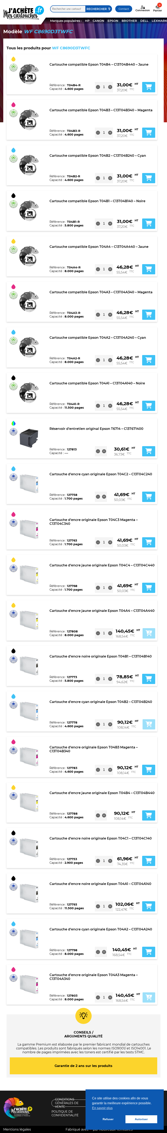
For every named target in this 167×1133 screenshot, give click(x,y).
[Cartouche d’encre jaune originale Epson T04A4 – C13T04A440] (29, 620)
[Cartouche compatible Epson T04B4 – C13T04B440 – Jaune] (29, 74)
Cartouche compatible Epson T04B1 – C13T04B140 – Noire (97, 201)
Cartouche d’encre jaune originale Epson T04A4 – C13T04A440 (102, 611)
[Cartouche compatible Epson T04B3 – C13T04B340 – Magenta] (29, 119)
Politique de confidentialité (65, 1113)
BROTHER (129, 21)
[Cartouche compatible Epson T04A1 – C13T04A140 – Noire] (29, 392)
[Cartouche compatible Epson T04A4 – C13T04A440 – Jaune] (29, 256)
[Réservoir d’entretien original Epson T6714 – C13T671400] (29, 438)
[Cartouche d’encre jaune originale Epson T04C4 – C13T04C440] (29, 575)
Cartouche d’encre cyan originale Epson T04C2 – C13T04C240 (100, 474)
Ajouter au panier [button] (148, 87)
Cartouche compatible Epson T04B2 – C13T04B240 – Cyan (97, 156)
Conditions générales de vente (67, 1103)
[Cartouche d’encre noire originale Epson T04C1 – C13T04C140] (29, 848)
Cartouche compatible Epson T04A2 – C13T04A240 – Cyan (97, 338)
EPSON (113, 21)
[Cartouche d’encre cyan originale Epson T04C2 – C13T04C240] (29, 484)
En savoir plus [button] (102, 1108)
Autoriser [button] (141, 1119)
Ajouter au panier (149, 633)
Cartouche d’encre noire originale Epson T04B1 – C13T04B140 (100, 656)
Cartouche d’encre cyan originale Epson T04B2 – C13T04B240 (100, 702)
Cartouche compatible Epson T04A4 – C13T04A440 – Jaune (98, 247)
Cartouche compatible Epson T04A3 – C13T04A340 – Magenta (101, 292)
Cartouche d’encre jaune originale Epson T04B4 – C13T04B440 (102, 793)
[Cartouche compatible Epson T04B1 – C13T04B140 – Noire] (29, 210)
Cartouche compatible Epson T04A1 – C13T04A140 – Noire (97, 383)
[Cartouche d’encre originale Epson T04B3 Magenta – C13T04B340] (29, 757)
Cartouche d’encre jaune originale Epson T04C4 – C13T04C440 (102, 565)
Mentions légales (17, 1129)
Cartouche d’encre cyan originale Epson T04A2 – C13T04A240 (100, 929)
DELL (144, 21)
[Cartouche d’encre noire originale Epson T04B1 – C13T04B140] (29, 666)
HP (87, 21)
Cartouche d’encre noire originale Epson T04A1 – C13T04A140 (100, 884)
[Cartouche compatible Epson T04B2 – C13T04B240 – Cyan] (29, 165)
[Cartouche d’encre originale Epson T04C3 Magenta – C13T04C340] (29, 529)
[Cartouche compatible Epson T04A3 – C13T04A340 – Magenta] (29, 302)
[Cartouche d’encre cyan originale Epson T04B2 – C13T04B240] (29, 711)
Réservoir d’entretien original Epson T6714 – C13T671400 (96, 429)
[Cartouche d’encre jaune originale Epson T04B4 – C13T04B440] (29, 802)
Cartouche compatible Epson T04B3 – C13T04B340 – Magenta (101, 110)
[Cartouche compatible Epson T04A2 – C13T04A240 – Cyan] (29, 347)
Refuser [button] (108, 1119)
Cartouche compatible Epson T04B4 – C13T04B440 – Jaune (98, 64)
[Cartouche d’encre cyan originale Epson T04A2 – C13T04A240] (29, 939)
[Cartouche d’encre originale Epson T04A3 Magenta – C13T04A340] (29, 984)
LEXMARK (159, 21)
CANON (98, 21)
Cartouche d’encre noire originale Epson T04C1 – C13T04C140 (100, 838)
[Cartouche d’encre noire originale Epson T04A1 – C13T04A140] (29, 893)
